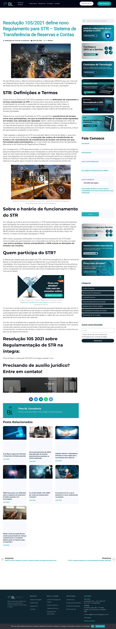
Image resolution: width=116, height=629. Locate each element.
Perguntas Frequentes (73, 603)
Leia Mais (6, 459)
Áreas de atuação (20, 3)
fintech (50, 40)
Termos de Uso (71, 609)
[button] (31, 399)
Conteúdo (50, 3)
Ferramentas (34, 603)
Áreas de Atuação (35, 599)
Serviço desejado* (88, 179)
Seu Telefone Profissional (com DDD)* (95, 170)
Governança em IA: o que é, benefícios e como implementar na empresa (66, 495)
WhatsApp (87, 617)
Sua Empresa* (86, 152)
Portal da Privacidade (73, 606)
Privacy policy (100, 626)
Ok (92, 626)
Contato (57, 3)
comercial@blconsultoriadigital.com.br (96, 614)
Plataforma (41, 3)
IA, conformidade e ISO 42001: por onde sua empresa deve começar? (39, 495)
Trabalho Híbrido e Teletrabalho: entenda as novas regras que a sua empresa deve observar (66, 455)
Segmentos (34, 606)
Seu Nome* (86, 143)
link (51, 358)
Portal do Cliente (89, 621)
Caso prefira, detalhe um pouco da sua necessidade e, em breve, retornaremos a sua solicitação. (97, 191)
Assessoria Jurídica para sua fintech (34, 302)
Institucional (33, 3)
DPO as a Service (52, 605)
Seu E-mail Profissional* (90, 161)
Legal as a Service (52, 608)
